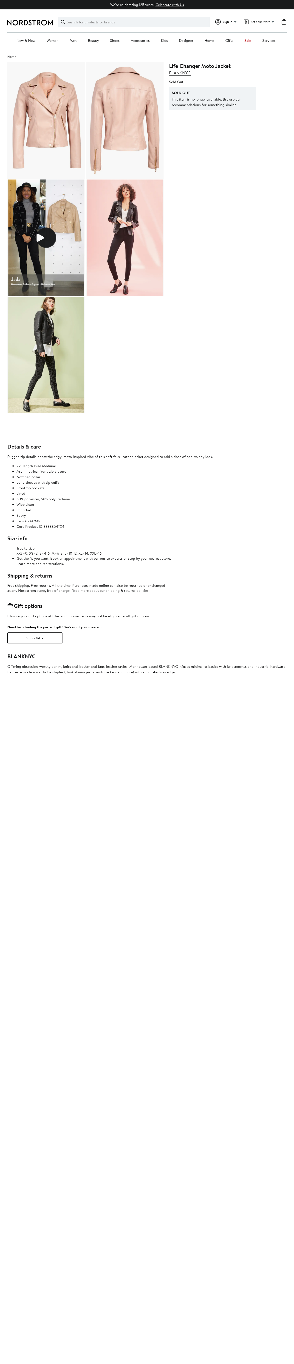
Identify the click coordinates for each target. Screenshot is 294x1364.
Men (73, 40)
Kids (164, 40)
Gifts (229, 40)
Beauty (93, 40)
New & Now (26, 40)
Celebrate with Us (169, 4)
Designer (186, 40)
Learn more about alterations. (40, 563)
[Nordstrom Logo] (30, 22)
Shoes (115, 40)
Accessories (140, 40)
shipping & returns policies (127, 590)
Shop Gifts (34, 637)
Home (209, 40)
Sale (247, 40)
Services (269, 40)
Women (53, 40)
